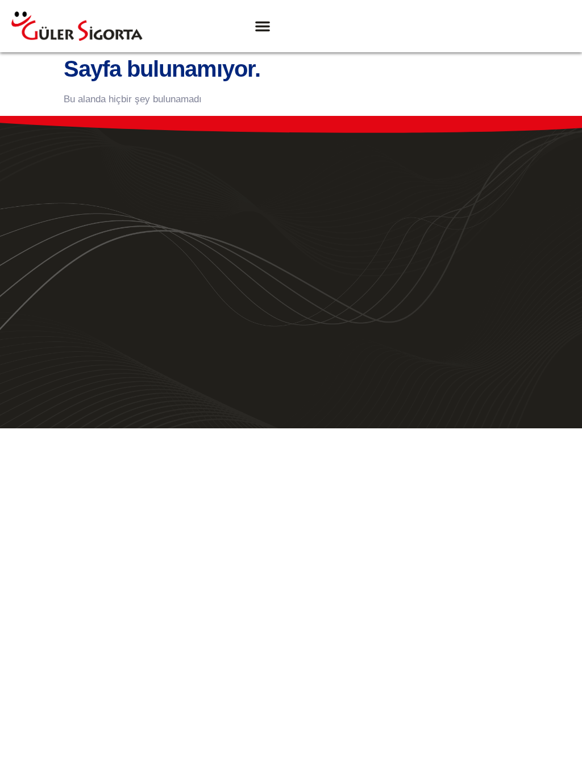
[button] (263, 26)
